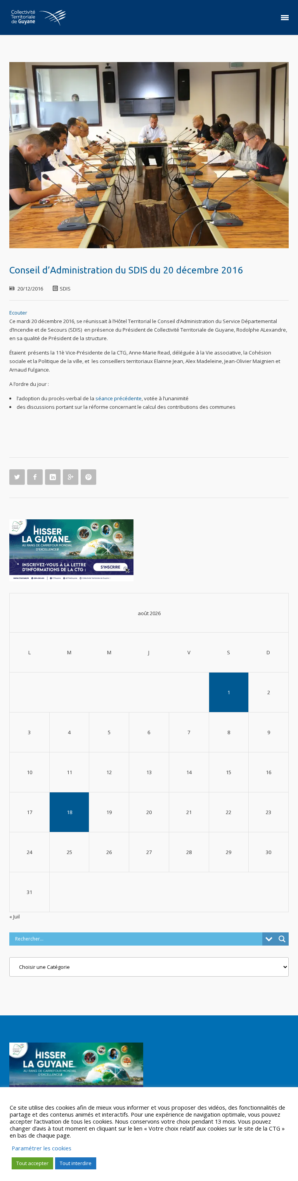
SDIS (65, 288)
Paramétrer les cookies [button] (41, 1148)
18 (69, 812)
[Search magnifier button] (282, 939)
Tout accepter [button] (32, 1163)
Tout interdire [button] (76, 1163)
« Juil (14, 916)
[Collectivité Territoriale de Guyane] (38, 17)
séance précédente (118, 398)
